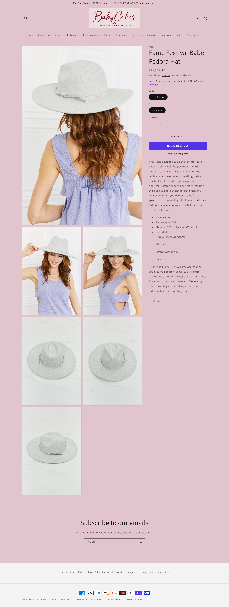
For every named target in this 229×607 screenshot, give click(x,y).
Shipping (166, 75)
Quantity (153, 117)
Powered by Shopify (47, 599)
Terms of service (97, 599)
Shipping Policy (146, 572)
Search (63, 572)
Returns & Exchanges (123, 572)
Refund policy (65, 599)
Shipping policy (115, 599)
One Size (157, 110)
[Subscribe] (141, 542)
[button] (26, 18)
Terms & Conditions (98, 572)
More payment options (177, 153)
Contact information (134, 599)
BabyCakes (34, 599)
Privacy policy (81, 599)
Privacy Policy (77, 572)
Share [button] (156, 301)
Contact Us (163, 572)
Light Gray (158, 96)
